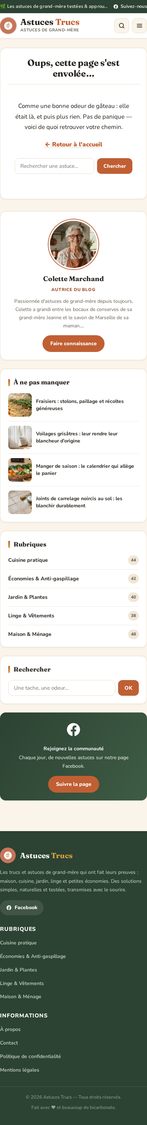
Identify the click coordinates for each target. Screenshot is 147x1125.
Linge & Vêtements (72, 615)
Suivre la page (73, 784)
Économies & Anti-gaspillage (72, 578)
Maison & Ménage (72, 634)
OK (128, 687)
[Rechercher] (121, 25)
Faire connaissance (73, 343)
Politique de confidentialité (30, 1056)
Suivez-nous (134, 6)
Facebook (26, 907)
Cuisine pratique (72, 560)
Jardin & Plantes (72, 597)
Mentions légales (19, 1070)
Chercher (114, 166)
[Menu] (139, 25)
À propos (10, 1029)
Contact (9, 1043)
